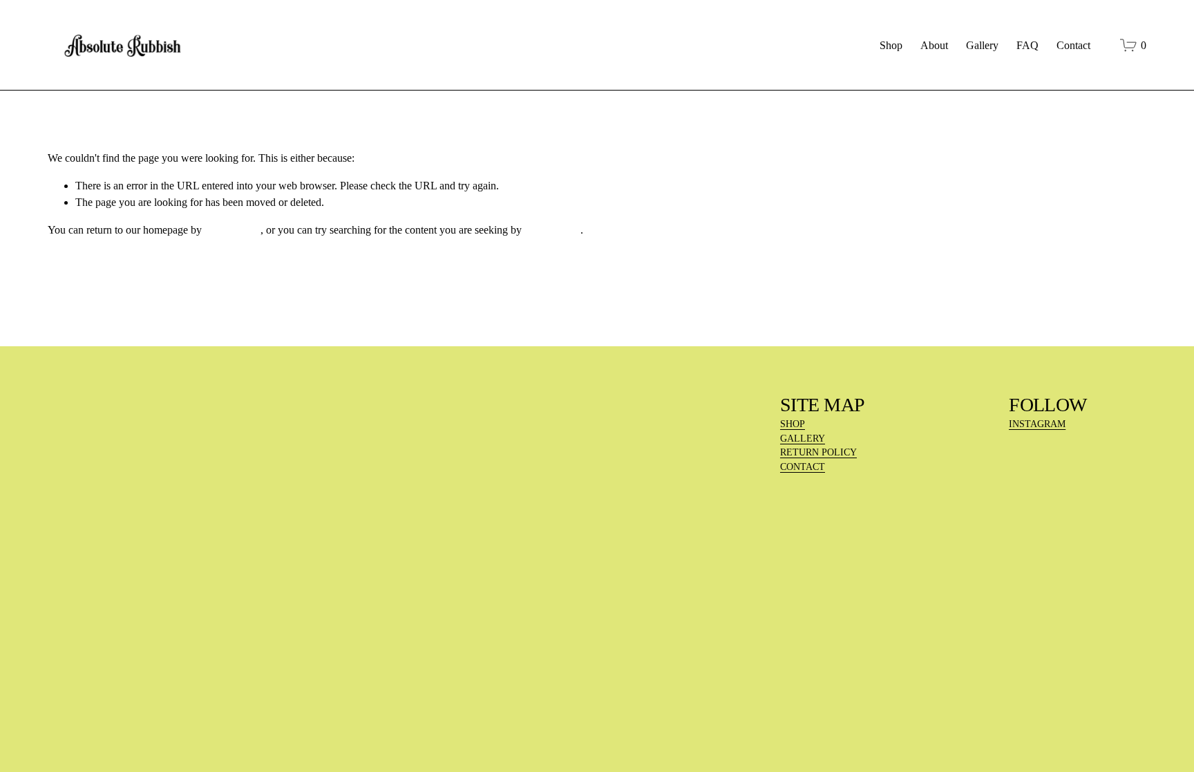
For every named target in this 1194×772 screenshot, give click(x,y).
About (934, 45)
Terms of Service (253, 673)
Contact (1073, 45)
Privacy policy (184, 673)
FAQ (1027, 45)
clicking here (232, 230)
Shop (891, 45)
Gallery (982, 45)
